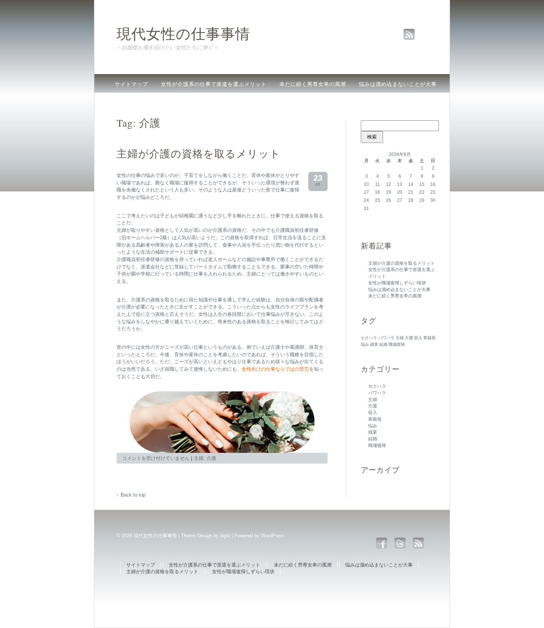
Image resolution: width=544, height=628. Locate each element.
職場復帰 (397, 344)
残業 (374, 344)
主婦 (400, 337)
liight (225, 535)
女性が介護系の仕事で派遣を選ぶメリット (213, 83)
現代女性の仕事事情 (183, 33)
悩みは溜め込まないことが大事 (398, 83)
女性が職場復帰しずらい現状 (247, 101)
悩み (365, 344)
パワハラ (386, 337)
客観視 (429, 337)
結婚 (383, 344)
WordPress (273, 535)
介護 (409, 337)
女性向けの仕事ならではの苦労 (275, 369)
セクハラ (369, 337)
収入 (418, 337)
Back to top (133, 495)
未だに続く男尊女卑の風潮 (312, 83)
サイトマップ (131, 83)
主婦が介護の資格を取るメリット (156, 101)
